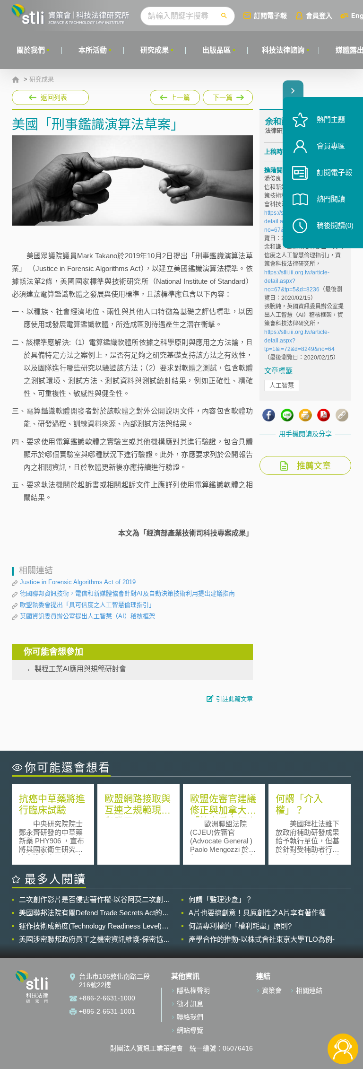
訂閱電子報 (270, 15)
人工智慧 (281, 385)
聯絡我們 (190, 1017)
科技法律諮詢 (283, 50)
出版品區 (216, 50)
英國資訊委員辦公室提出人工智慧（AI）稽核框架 (87, 616)
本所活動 (92, 50)
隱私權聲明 (193, 990)
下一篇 (218, 95)
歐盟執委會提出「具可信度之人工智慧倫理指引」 (87, 604)
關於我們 (31, 50)
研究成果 (154, 50)
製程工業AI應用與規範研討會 (80, 669)
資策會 (272, 990)
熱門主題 (331, 119)
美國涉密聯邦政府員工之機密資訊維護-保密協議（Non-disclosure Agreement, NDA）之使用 (94, 939)
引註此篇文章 (234, 698)
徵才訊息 (190, 1004)
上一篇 (175, 95)
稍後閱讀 (335, 225)
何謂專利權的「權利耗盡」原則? (240, 926)
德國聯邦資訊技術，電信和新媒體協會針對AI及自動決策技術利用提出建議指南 (127, 593)
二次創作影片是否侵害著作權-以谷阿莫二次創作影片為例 (94, 899)
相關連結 (309, 990)
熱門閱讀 (331, 199)
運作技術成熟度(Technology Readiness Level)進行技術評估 (94, 926)
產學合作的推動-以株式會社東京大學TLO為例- (262, 939)
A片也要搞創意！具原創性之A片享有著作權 (257, 913)
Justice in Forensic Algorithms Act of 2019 (78, 582)
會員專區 (331, 146)
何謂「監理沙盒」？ (220, 899)
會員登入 (319, 15)
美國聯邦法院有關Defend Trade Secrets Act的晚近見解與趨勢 (94, 913)
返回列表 (54, 97)
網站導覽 (190, 1030)
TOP (343, 1018)
